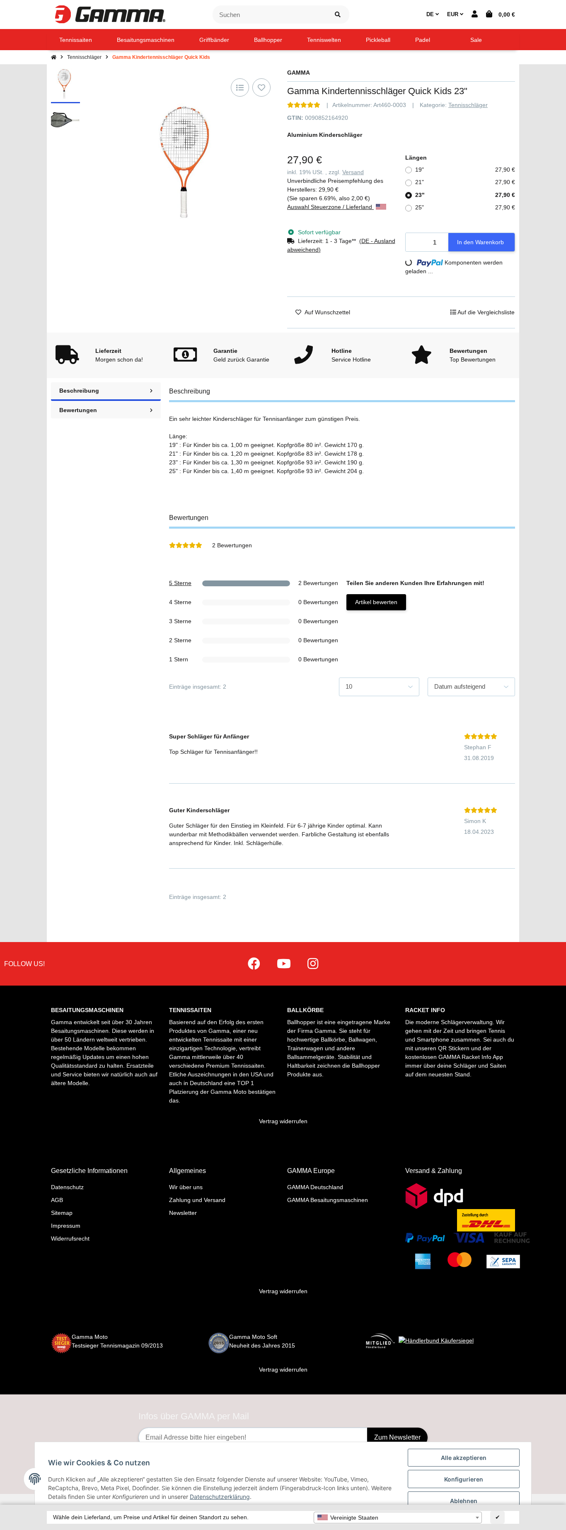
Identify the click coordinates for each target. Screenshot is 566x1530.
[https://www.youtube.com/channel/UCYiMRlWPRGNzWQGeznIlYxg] (283, 963)
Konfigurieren (463, 1479)
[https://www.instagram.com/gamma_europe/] (313, 963)
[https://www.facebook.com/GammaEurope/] (253, 963)
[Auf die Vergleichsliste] (240, 87)
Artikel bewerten (376, 602)
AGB (57, 1200)
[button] (475, 14)
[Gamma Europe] (109, 14)
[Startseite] (53, 57)
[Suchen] (337, 14)
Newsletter (183, 1212)
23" (465, 195)
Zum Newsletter (397, 1437)
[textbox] (397, 1517)
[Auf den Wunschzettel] (261, 87)
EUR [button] (453, 14)
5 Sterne (180, 583)
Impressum (65, 1225)
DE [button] (430, 14)
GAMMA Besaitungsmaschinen (327, 1200)
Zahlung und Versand (197, 1200)
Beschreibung (79, 390)
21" (465, 182)
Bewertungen (78, 410)
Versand (353, 172)
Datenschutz (67, 1187)
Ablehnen (463, 1500)
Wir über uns (186, 1187)
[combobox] (398, 1517)
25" (465, 207)
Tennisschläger (468, 105)
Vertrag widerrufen (283, 1121)
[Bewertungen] (303, 105)
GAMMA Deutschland (315, 1187)
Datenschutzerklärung (220, 1496)
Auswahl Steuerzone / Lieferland (330, 207)
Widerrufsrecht (70, 1238)
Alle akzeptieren (463, 1457)
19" (465, 169)
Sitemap (62, 1212)
